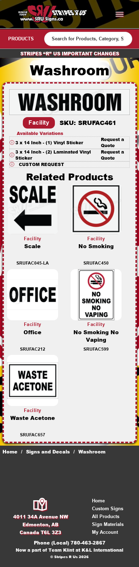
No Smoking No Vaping (96, 335)
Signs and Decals (48, 451)
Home (9, 451)
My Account (105, 532)
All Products (105, 516)
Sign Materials (108, 524)
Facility (39, 123)
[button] (69, 143)
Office (32, 332)
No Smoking (96, 246)
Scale (32, 246)
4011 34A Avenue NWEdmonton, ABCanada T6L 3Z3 (40, 524)
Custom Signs (107, 508)
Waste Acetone (32, 418)
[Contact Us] (40, 505)
